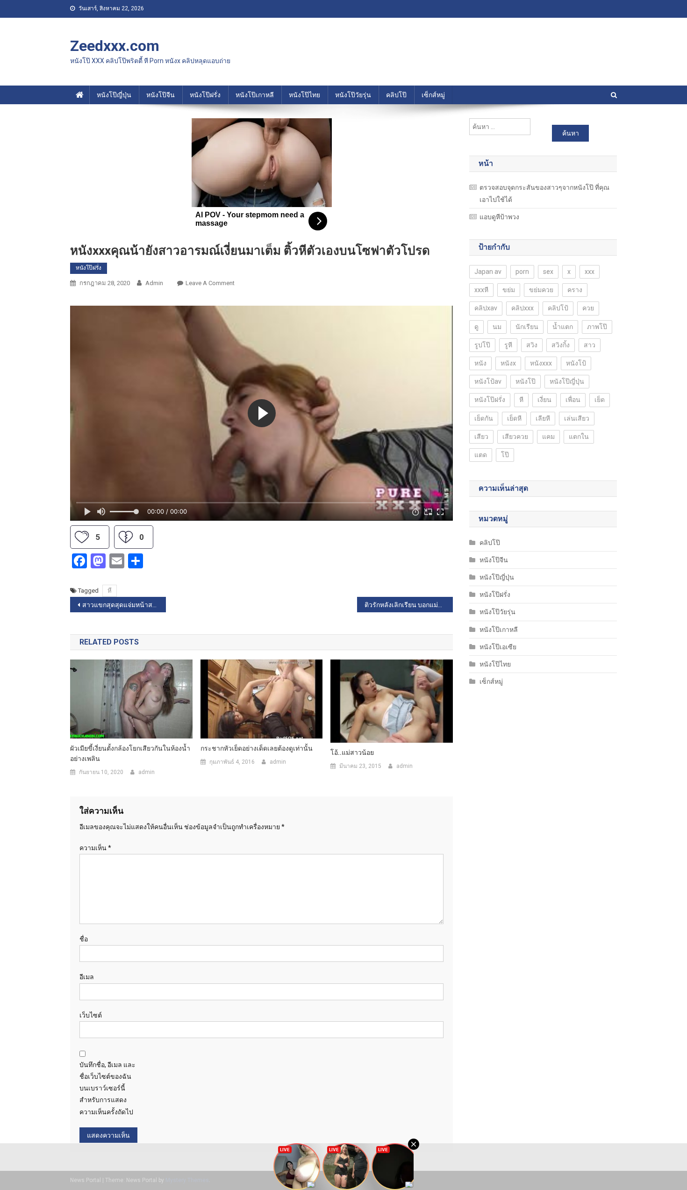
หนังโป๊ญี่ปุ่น (114, 95)
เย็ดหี (514, 418)
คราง (574, 290)
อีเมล (86, 977)
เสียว (481, 436)
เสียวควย (515, 436)
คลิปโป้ (558, 308)
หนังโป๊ (525, 381)
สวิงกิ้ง (560, 345)
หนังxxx (541, 363)
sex (548, 271)
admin (154, 283)
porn (522, 271)
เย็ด (599, 399)
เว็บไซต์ (90, 1015)
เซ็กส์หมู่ (433, 95)
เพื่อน (572, 399)
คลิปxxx (522, 308)
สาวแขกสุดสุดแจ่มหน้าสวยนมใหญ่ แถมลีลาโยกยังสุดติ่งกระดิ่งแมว (124, 605)
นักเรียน (526, 326)
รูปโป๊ (482, 345)
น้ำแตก (562, 326)
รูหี (508, 345)
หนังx (508, 363)
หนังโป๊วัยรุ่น (353, 95)
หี (109, 590)
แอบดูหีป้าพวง (499, 217)
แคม (548, 436)
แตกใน (579, 436)
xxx (589, 271)
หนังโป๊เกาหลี (255, 95)
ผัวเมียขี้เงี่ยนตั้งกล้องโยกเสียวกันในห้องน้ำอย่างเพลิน (130, 753)
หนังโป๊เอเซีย (497, 647)
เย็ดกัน (483, 418)
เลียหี (543, 418)
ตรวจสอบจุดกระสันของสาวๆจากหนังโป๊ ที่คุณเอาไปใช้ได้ (544, 193)
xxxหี (481, 290)
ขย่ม (508, 290)
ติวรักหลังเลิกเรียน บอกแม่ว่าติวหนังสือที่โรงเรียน (409, 605)
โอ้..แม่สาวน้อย (352, 752)
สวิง (531, 345)
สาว (589, 345)
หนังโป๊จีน (160, 95)
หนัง (480, 363)
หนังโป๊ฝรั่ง (205, 95)
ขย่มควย (541, 290)
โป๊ (505, 455)
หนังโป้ (576, 363)
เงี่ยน (544, 399)
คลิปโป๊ (396, 95)
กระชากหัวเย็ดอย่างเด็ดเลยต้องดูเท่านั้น (256, 748)
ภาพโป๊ (597, 326)
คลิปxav (485, 308)
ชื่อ (83, 939)
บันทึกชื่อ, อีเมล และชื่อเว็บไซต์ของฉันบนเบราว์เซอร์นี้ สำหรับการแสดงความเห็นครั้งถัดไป (107, 1088)
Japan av (487, 271)
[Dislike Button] (126, 537)
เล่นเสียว (576, 418)
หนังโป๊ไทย (304, 95)
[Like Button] (82, 537)
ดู (476, 326)
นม (497, 326)
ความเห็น (95, 848)
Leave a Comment (210, 283)
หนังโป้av (487, 381)
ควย (588, 308)
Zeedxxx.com (114, 46)
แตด (480, 455)
